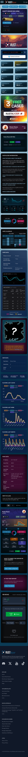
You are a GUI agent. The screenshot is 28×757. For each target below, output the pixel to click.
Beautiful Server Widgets (7, 721)
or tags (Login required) (12, 144)
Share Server (7, 22)
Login (26, 2)
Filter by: (17, 622)
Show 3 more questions (8, 191)
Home (3, 674)
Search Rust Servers (6, 676)
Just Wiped (23, 6)
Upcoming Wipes (5, 691)
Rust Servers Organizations (8, 679)
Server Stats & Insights (7, 681)
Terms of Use (5, 740)
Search (6, 6)
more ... (3, 698)
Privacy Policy (5, 742)
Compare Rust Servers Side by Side (9, 708)
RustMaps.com (18, 349)
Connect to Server (15, 56)
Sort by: (4, 622)
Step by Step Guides (6, 723)
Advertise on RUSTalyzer (7, 732)
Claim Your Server (6, 726)
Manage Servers (5, 728)
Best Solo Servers (6, 695)
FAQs (3, 683)
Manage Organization (6, 730)
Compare (17, 22)
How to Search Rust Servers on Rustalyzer (11, 705)
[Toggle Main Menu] (2, 2)
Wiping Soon (14, 6)
